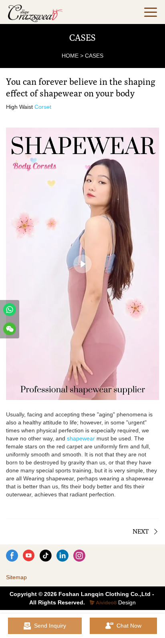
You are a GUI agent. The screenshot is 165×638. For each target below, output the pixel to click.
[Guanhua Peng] (9, 309)
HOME (70, 55)
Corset (42, 107)
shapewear (81, 438)
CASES (94, 55)
